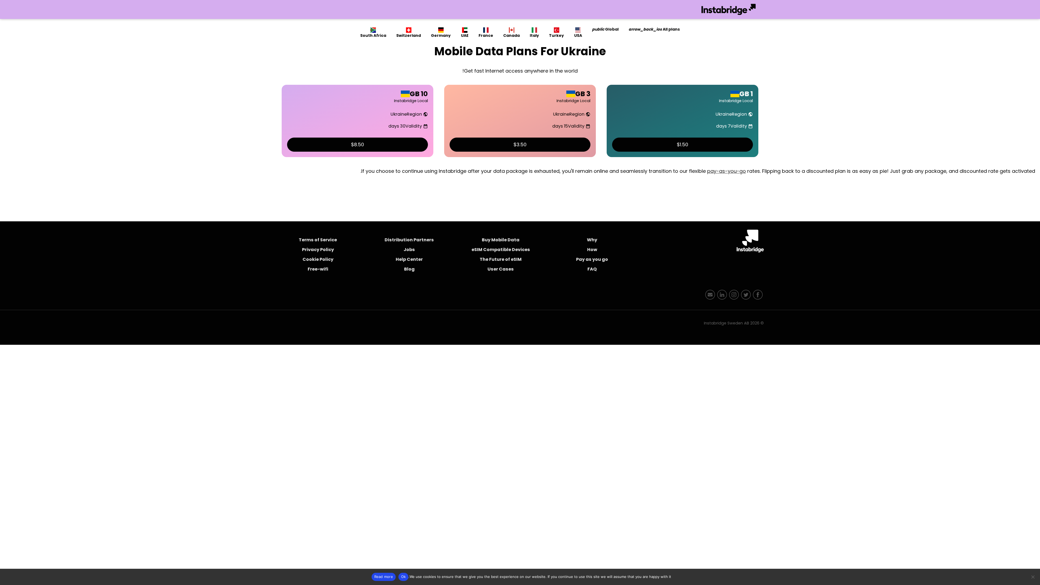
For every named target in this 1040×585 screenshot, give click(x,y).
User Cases (500, 269)
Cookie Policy (318, 259)
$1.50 (682, 144)
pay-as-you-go (726, 171)
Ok (403, 576)
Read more (383, 576)
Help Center (409, 259)
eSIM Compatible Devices (501, 249)
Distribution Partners (409, 240)
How (592, 249)
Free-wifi (318, 269)
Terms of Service (318, 240)
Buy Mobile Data (500, 240)
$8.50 (357, 144)
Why (592, 240)
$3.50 (520, 144)
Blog (409, 269)
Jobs (409, 249)
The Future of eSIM (501, 259)
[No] (1033, 577)
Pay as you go (592, 259)
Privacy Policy (318, 249)
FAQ (592, 269)
